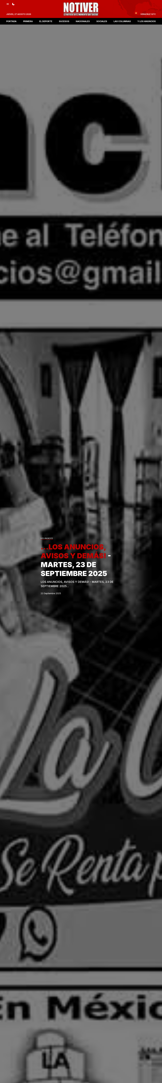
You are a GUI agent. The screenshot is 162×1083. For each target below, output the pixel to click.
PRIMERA (28, 21)
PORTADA (11, 21)
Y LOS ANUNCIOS (146, 21)
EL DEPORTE (45, 21)
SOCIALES (101, 21)
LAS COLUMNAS (122, 21)
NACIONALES (83, 21)
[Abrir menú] (7, 3)
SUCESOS (64, 21)
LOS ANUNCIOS (47, 538)
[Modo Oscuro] (13, 3)
